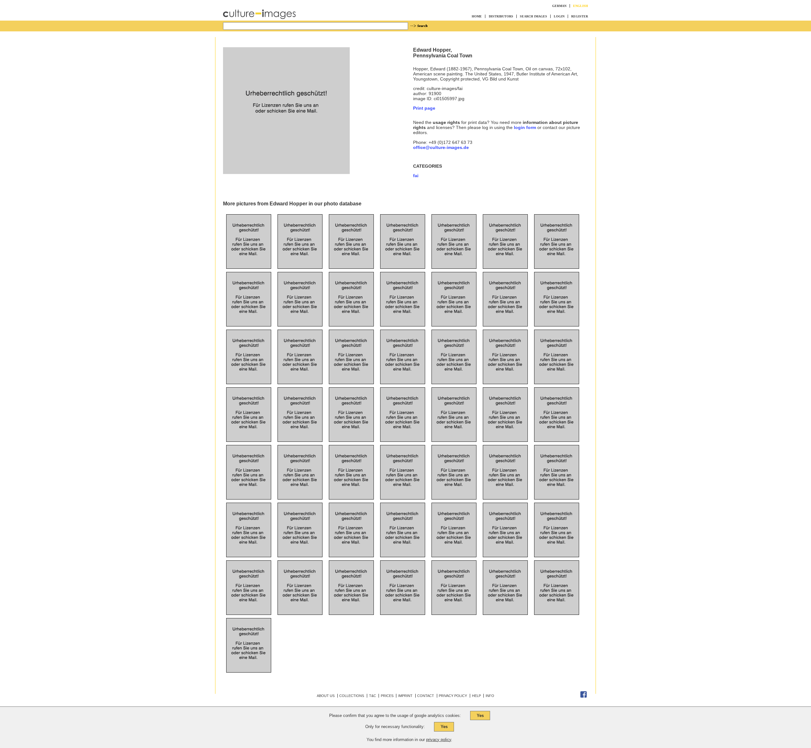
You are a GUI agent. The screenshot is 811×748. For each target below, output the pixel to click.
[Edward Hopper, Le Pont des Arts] (249, 488)
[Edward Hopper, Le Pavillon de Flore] (403, 545)
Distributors (501, 16)
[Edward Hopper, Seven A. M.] (300, 372)
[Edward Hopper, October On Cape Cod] (505, 315)
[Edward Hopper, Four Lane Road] (249, 315)
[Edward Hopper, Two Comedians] (403, 315)
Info (490, 696)
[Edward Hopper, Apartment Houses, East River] (300, 545)
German (559, 6)
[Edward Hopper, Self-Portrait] (557, 430)
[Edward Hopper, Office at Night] (351, 315)
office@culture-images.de (441, 147)
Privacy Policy (453, 696)
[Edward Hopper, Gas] (300, 603)
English (580, 6)
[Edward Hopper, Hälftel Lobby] (351, 257)
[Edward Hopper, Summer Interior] (249, 545)
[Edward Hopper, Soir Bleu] (300, 430)
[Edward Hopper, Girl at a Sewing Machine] (249, 257)
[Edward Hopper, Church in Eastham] (505, 257)
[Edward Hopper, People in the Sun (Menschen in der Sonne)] (249, 661)
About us (326, 696)
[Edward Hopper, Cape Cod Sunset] (557, 488)
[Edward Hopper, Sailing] (505, 372)
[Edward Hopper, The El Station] (505, 488)
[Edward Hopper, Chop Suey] (557, 315)
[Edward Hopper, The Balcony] (351, 545)
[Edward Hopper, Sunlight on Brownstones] (557, 603)
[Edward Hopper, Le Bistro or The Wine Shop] (351, 430)
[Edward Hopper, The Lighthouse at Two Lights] (454, 257)
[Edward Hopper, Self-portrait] (454, 372)
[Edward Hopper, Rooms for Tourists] (454, 603)
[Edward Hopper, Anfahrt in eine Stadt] (249, 603)
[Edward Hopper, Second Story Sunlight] (454, 430)
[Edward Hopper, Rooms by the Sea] (249, 430)
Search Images (533, 16)
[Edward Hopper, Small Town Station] (351, 488)
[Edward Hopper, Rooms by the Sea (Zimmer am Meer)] (505, 603)
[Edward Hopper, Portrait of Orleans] (403, 257)
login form (525, 127)
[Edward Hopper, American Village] (505, 545)
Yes (480, 715)
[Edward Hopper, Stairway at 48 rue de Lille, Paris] (454, 545)
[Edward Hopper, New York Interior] (351, 372)
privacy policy (438, 739)
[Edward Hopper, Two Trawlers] (300, 488)
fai (415, 175)
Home (477, 16)
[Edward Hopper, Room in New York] (454, 315)
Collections (351, 696)
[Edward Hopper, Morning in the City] (300, 315)
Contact (425, 696)
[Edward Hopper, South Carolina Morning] (403, 372)
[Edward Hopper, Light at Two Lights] (505, 430)
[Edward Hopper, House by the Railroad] (557, 257)
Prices (387, 696)
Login (559, 16)
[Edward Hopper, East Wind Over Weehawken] (249, 372)
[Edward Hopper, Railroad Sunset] (403, 603)
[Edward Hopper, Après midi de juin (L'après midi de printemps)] (454, 488)
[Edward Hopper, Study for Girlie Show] (403, 430)
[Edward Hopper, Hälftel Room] (300, 257)
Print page (424, 108)
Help (476, 696)
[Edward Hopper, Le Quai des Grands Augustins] (403, 488)
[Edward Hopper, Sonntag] (557, 545)
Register (579, 16)
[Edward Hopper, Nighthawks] (557, 372)
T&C (372, 696)
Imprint (405, 696)
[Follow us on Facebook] (583, 696)
